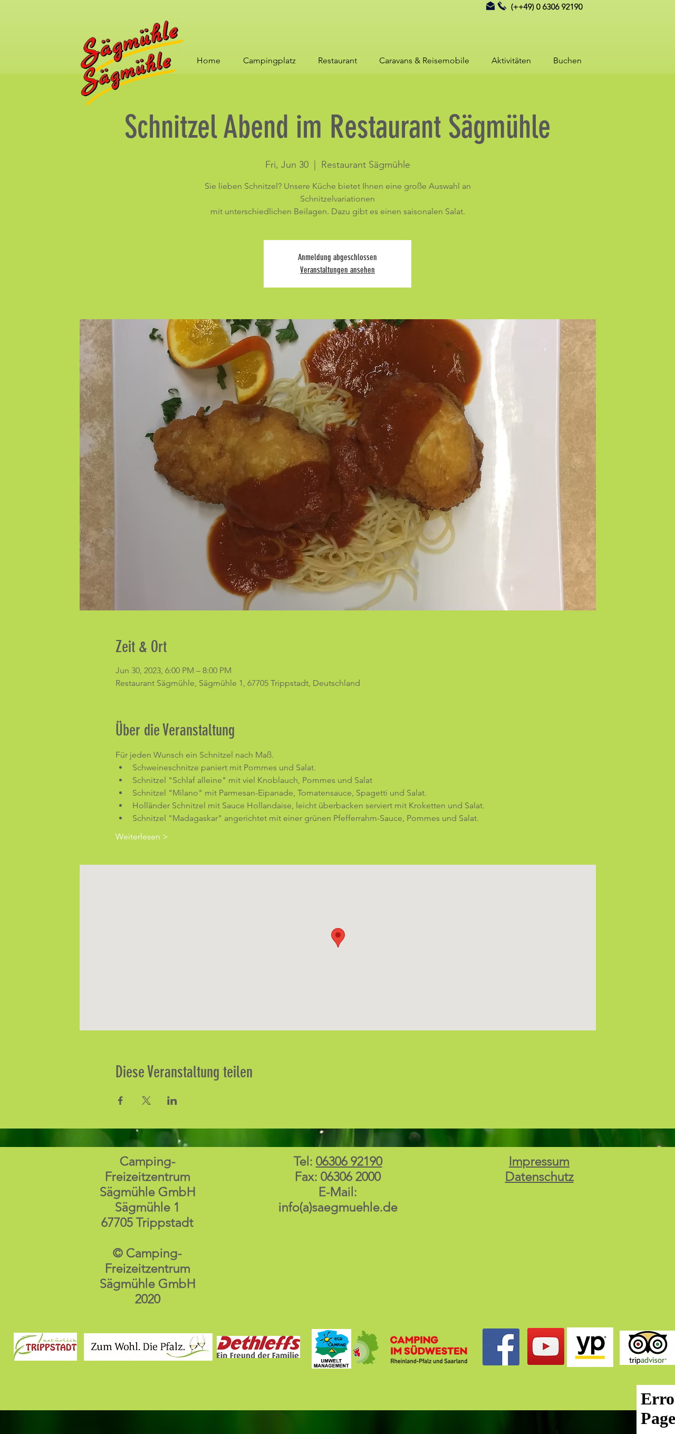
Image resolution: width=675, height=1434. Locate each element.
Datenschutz (539, 1176)
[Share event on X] (146, 1100)
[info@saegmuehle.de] (490, 6)
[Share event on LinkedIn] (172, 1100)
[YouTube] (545, 1346)
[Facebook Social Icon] (501, 1346)
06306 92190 (349, 1161)
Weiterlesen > (141, 836)
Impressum (539, 1161)
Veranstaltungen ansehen (337, 270)
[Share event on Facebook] (120, 1100)
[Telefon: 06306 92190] (502, 6)
